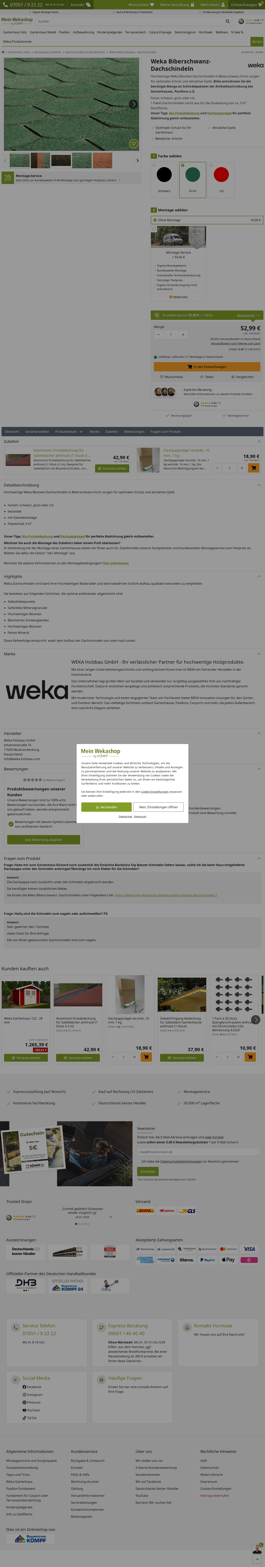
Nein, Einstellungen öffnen (158, 807)
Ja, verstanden (106, 807)
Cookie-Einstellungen (155, 791)
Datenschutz (125, 816)
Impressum (140, 816)
